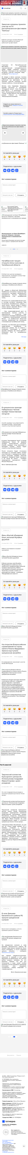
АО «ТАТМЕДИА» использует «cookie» (7, 1143)
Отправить (20, 195)
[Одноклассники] (8, 170)
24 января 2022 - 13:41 (7, 34)
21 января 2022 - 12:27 (7, 923)
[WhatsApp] (16, 170)
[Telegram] (12, 170)
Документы (10, 1055)
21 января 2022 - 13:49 (7, 786)
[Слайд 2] (12, 249)
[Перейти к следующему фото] (23, 133)
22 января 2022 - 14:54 (7, 656)
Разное (19, 1055)
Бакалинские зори (8, 952)
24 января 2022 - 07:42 (7, 543)
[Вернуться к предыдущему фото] (5, 133)
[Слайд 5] (17, 249)
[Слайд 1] (10, 249)
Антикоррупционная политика (8, 1140)
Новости (6, 19)
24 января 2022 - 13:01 (7, 268)
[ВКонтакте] (4, 170)
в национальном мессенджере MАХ (13, 113)
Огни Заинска (13, 74)
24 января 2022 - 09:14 (7, 417)
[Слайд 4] (15, 249)
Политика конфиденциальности (8, 1151)
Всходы (24, 336)
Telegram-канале (17, 105)
